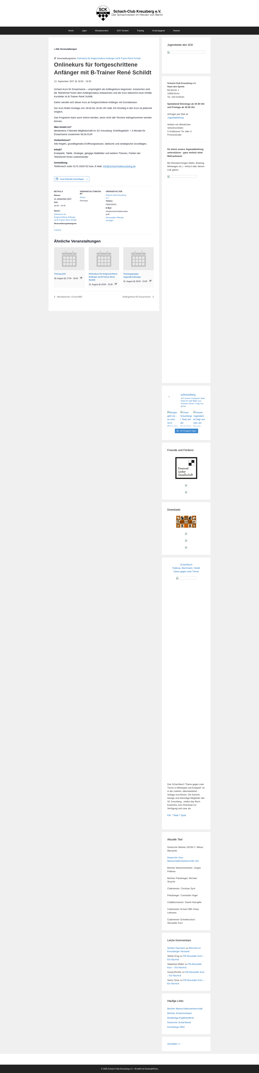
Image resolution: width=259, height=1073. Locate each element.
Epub (183, 815)
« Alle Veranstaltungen (65, 49)
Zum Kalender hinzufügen (72, 179)
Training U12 (60, 274)
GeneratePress (151, 1069)
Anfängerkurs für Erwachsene (136, 297)
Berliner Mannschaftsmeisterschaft (184, 1008)
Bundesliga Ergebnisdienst (180, 1018)
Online (82, 197)
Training (140, 30)
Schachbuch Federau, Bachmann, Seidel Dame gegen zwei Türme (186, 568)
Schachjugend (158, 30)
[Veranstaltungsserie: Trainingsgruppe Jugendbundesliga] (150, 281)
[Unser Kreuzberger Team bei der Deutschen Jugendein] (186, 418)
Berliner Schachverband (179, 1013)
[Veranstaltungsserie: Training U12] (81, 278)
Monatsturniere (101, 30)
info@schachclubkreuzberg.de (119, 166)
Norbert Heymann (176, 948)
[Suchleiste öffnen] (189, 31)
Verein (71, 30)
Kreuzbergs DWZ (176, 1027)
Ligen (84, 30)
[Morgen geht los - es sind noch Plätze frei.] (173, 418)
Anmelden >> (174, 1044)
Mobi (176, 815)
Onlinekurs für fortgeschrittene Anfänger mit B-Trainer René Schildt (65, 217)
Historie (176, 30)
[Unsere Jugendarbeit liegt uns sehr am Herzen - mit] (199, 418)
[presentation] (69, 258)
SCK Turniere (123, 30)
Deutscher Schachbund (179, 1022)
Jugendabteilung (175, 117)
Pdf (169, 815)
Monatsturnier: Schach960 (69, 297)
